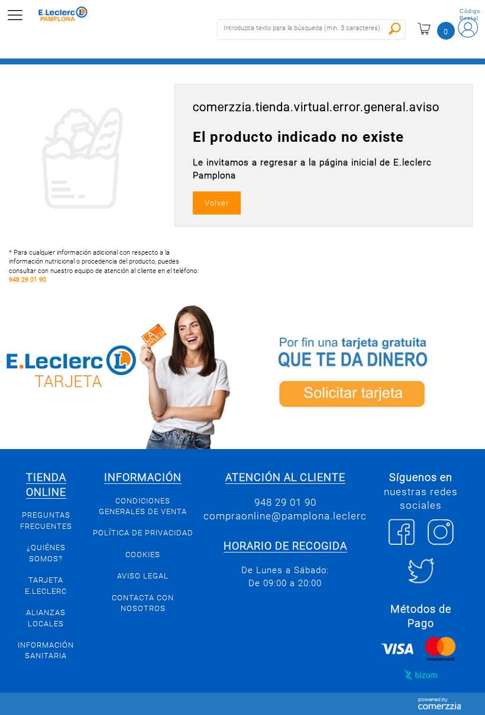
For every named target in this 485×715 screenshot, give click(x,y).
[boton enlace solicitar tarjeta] (363, 375)
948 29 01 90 (27, 280)
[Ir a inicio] (70, 15)
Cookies (142, 554)
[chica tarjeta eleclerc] (121, 375)
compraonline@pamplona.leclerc (285, 516)
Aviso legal (143, 575)
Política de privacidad (143, 532)
